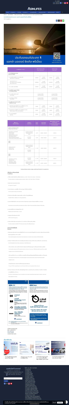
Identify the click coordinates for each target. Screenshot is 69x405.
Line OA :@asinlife (11, 332)
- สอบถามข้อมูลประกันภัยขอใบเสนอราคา (33, 397)
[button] (62, 12)
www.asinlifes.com (10, 370)
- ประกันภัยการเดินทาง (29, 377)
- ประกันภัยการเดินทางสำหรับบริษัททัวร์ (32, 396)
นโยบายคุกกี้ (13, 403)
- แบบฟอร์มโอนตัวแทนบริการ (30, 385)
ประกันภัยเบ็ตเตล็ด (33, 12)
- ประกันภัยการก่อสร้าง (29, 376)
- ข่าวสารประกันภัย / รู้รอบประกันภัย (31, 392)
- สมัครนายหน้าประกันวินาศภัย (31, 386)
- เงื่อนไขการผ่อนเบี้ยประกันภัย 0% (31, 393)
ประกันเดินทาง (25, 12)
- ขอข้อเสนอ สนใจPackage (30, 384)
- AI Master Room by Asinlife (30, 394)
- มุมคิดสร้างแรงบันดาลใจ (30, 380)
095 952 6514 (58, 2)
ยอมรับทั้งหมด (60, 402)
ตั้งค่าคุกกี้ (54, 402)
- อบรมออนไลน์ (28, 369)
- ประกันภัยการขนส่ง (29, 373)
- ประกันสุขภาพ (28, 370)
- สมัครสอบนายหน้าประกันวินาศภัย (31, 390)
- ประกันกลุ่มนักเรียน (29, 374)
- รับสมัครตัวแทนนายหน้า (29, 378)
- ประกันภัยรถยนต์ (28, 372)
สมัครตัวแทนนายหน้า (51, 12)
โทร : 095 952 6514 (11, 331)
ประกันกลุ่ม (19, 12)
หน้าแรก (7, 12)
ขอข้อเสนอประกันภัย (42, 12)
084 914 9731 (18, 374)
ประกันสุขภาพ (13, 12)
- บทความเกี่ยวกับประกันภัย (30, 381)
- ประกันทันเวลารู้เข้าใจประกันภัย (31, 389)
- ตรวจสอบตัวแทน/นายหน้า (30, 382)
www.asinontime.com (16, 370)
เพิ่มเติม (57, 12)
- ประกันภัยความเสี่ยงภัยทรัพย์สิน (31, 388)
